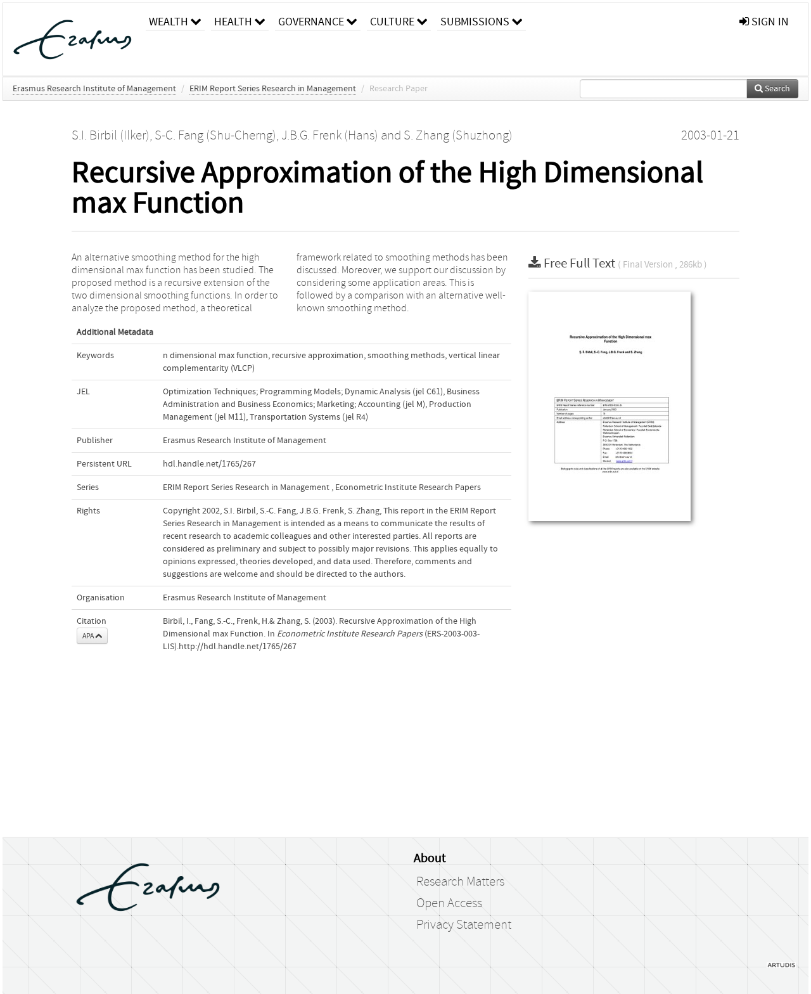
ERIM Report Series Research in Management (272, 89)
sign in (769, 22)
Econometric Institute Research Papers (408, 487)
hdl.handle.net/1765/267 (209, 464)
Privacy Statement (463, 925)
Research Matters (460, 881)
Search (776, 89)
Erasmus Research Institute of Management (94, 89)
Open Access (449, 903)
